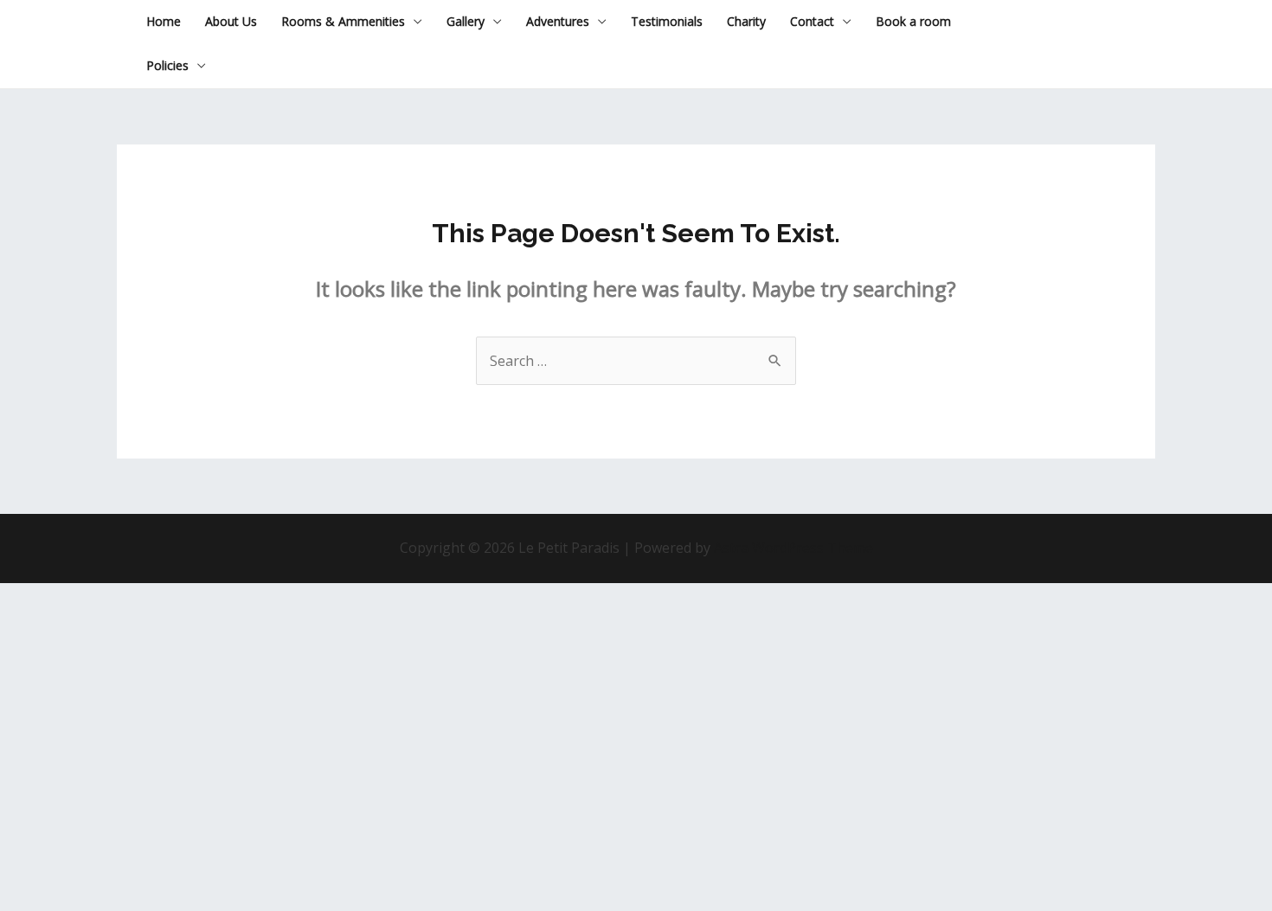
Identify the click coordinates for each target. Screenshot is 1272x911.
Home (163, 21)
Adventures (557, 21)
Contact (812, 21)
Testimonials (667, 21)
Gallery (465, 21)
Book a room (913, 21)
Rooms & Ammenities (343, 21)
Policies (167, 65)
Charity (746, 21)
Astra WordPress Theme (793, 547)
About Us (231, 21)
